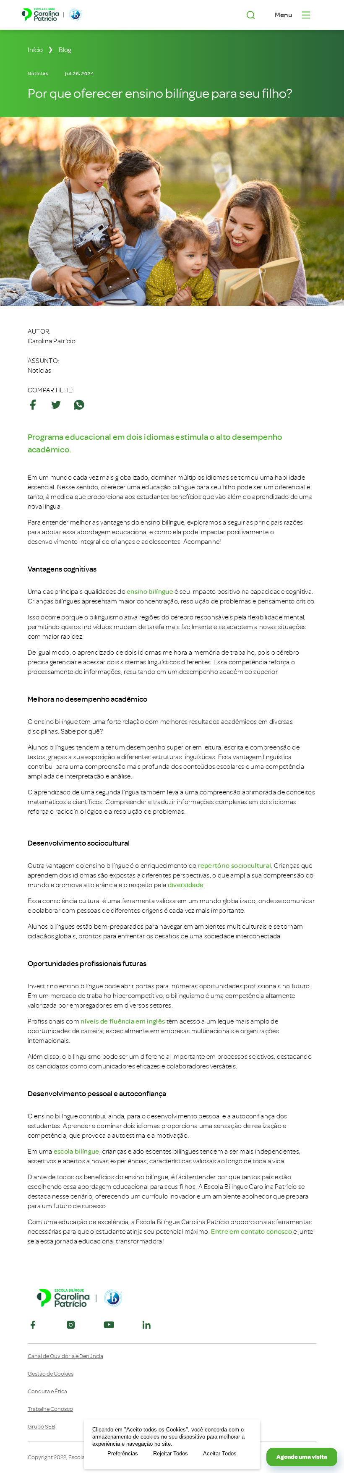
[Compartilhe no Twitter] (56, 405)
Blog (65, 50)
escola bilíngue (76, 1151)
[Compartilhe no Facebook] (33, 405)
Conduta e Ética (47, 1392)
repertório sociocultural (234, 866)
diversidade (186, 885)
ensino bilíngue (150, 591)
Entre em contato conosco (251, 1231)
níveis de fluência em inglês (123, 1021)
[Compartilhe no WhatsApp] (79, 405)
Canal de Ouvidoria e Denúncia (65, 1356)
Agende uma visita (301, 1456)
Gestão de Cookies (50, 1374)
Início (35, 50)
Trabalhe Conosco (50, 1409)
